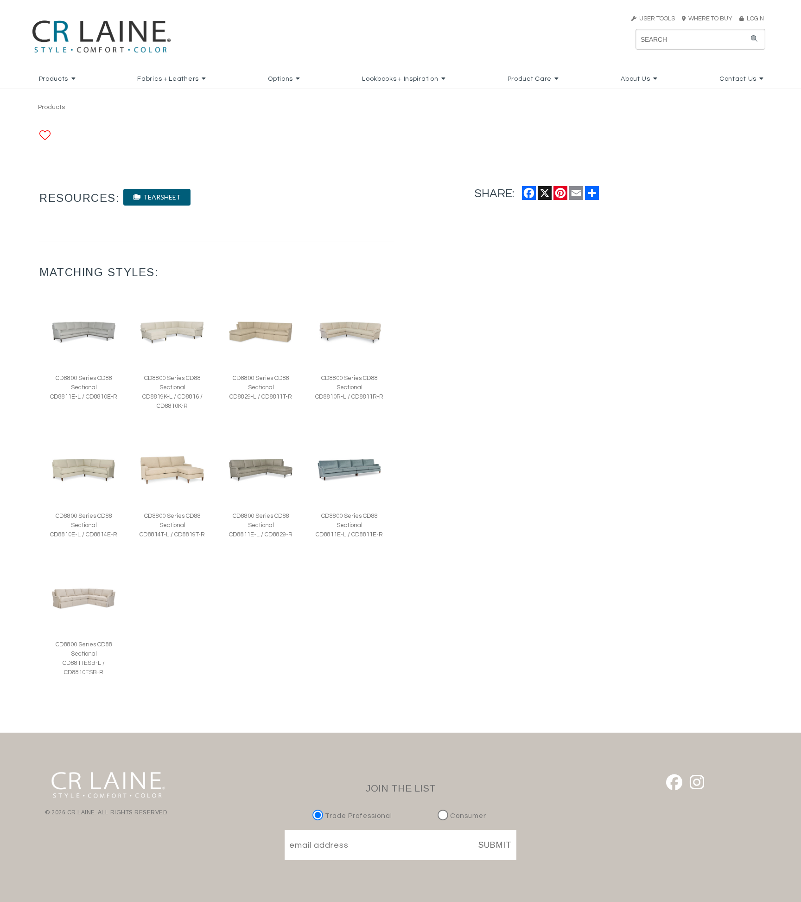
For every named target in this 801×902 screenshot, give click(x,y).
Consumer (467, 815)
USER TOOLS (655, 18)
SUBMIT (495, 845)
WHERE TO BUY (712, 18)
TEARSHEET (160, 197)
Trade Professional (357, 815)
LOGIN (754, 18)
